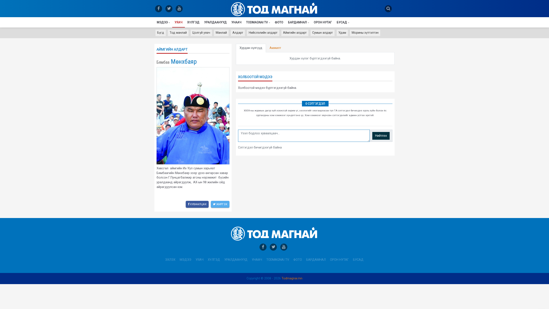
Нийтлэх (381, 136)
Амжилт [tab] (275, 48)
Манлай (221, 33)
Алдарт (237, 33)
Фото (279, 22)
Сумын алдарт (322, 33)
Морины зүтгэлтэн (365, 33)
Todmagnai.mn (292, 278)
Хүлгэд (193, 22)
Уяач (178, 22)
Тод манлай (178, 33)
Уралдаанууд (215, 22)
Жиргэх (221, 204)
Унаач (236, 22)
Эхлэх (170, 260)
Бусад (342, 22)
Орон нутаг (323, 22)
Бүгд (160, 33)
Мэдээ (162, 22)
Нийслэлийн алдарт (263, 33)
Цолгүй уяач (201, 33)
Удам (342, 33)
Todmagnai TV (257, 22)
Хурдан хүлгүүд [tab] (251, 48)
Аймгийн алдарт (295, 33)
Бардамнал (297, 22)
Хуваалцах (198, 204)
